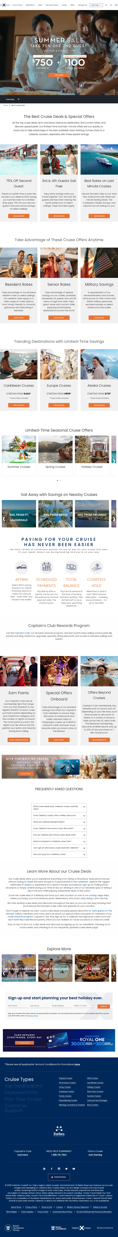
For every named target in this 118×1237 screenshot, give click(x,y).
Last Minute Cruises (95, 1088)
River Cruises (92, 1110)
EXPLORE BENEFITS (99, 745)
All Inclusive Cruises (67, 1088)
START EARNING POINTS (18, 745)
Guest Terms (16, 1213)
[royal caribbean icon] (58, 1233)
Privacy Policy (33, 1021)
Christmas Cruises (66, 1097)
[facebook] (51, 1174)
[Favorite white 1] (111, 10)
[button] (57, 486)
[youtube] (74, 1174)
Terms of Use (46, 1213)
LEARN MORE (19, 323)
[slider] (18, 165)
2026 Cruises (92, 1084)
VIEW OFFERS (59, 745)
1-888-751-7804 (58, 1160)
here (77, 1070)
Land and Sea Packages (97, 1106)
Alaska (27, 890)
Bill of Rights (11, 1217)
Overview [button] (10, 105)
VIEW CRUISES (18, 222)
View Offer (59, 81)
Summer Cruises (94, 1101)
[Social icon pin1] (44, 1174)
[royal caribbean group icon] (14, 1233)
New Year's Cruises (95, 1097)
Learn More (22, 1160)
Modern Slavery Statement (78, 1213)
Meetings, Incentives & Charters (72, 1110)
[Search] (106, 10)
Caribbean (83, 887)
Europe (64, 890)
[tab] (59, 104)
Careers (59, 1213)
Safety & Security (100, 1213)
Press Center (43, 1217)
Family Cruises (65, 1101)
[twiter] (66, 1174)
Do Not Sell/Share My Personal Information (94, 1217)
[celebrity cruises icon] (81, 1233)
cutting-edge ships (99, 900)
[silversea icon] (105, 1233)
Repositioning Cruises (68, 1106)
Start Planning (95, 1160)
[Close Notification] (115, 2)
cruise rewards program (20, 922)
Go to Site (72, 2)
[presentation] (4, 466)
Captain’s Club (22, 638)
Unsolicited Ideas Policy (62, 1217)
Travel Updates (27, 1217)
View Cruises (99, 222)
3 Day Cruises (65, 1092)
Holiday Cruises (93, 1092)
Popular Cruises (65, 1084)
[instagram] (59, 1174)
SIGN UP (104, 1012)
